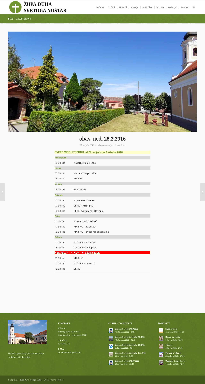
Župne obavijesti (106, 145)
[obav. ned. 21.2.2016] (2, 192)
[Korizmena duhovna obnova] (202, 192)
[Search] (194, 7)
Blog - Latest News (19, 18)
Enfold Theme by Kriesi (54, 380)
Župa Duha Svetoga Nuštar (31, 380)
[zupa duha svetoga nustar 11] (102, 82)
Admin (122, 145)
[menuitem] (100, 7)
